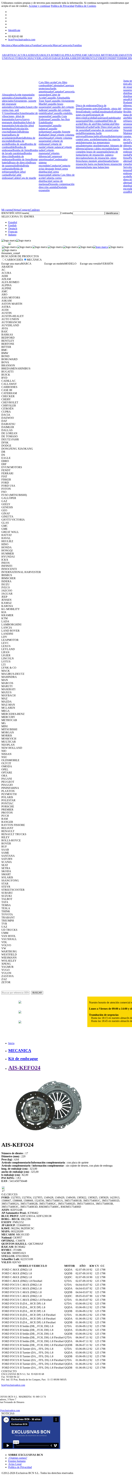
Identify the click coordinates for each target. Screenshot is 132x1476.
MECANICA (19, 1050)
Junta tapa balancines (97, 167)
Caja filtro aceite (47, 82)
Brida (20, 165)
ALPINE (76, 55)
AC (15, 55)
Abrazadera (8, 94)
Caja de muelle (28, 177)
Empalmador (105, 111)
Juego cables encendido (100, 148)
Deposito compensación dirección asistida (56, 186)
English (12, 225)
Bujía (12, 174)
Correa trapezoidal (49, 173)
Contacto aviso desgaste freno (54, 167)
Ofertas (16, 209)
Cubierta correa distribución (50, 179)
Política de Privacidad (62, 5)
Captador (58, 91)
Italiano (12, 234)
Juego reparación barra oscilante (97, 163)
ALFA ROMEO (52, 55)
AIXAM (38, 55)
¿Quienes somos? (17, 1457)
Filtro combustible (97, 120)
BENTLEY (92, 58)
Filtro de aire (89, 124)
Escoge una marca (11, 263)
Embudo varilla (89, 111)
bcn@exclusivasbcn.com (21, 39)
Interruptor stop (89, 145)
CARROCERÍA (14, 259)
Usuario (24, 213)
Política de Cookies (85, 5)
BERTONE (105, 58)
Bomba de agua (16, 144)
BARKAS (67, 58)
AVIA (51, 58)
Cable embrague (11, 176)
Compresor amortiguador (50, 158)
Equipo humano (17, 1461)
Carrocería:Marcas (51, 45)
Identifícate (14, 30)
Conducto (55, 165)
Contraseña (66, 213)
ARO (91, 55)
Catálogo (35, 209)
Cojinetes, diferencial (49, 155)
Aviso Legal (14, 1464)
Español (12, 222)
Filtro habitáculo (104, 124)
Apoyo (18, 119)
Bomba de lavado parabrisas (20, 152)
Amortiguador (11, 113)
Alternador (19, 107)
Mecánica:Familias (30, 45)
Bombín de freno (22, 159)
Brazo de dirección (19, 162)
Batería (20, 137)
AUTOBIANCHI (21, 58)
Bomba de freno (21, 150)
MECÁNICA (34, 259)
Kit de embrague (23, 1058)
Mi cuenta (6, 209)
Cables (16, 177)
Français (12, 231)
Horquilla (106, 136)
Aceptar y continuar (39, 5)
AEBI (30, 55)
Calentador (58, 85)
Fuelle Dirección (102, 127)
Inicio (11, 1043)
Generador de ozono (101, 130)
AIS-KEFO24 (24, 1068)
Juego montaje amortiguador (96, 161)
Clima (52, 134)
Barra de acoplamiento (10, 136)
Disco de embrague (86, 105)
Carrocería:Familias (71, 45)
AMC (84, 55)
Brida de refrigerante (12, 170)
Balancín (14, 131)
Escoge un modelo (54, 263)
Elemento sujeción (91, 108)
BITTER (117, 58)
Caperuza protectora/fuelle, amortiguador (56, 88)
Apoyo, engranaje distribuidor (16, 121)
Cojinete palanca (54, 147)
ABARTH (7, 55)
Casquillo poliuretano (48, 130)
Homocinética (93, 136)
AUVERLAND (39, 58)
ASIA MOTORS (103, 55)
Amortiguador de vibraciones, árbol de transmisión (20, 116)
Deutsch (12, 228)
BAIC (58, 58)
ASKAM (118, 55)
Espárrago (101, 117)
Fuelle (90, 127)
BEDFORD (79, 58)
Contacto (25, 209)
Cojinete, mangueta (46, 152)
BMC (125, 58)
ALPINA (66, 55)
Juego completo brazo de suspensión (97, 150)
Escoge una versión (90, 263)
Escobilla (91, 117)
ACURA (22, 55)
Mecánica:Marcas (10, 45)
